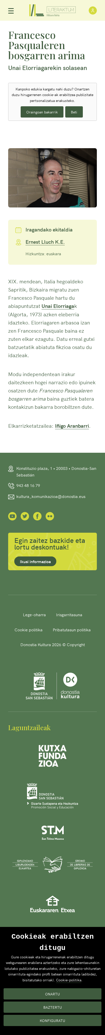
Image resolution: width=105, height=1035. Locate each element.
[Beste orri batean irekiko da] (12, 515)
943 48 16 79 (28, 485)
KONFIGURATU (52, 1020)
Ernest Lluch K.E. (45, 242)
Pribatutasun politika (72, 629)
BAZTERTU (52, 1007)
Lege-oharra (34, 614)
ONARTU (52, 993)
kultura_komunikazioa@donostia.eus (50, 496)
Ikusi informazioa (35, 561)
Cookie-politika (68, 979)
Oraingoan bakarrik (42, 111)
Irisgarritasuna (69, 614)
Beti (74, 111)
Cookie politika (29, 629)
